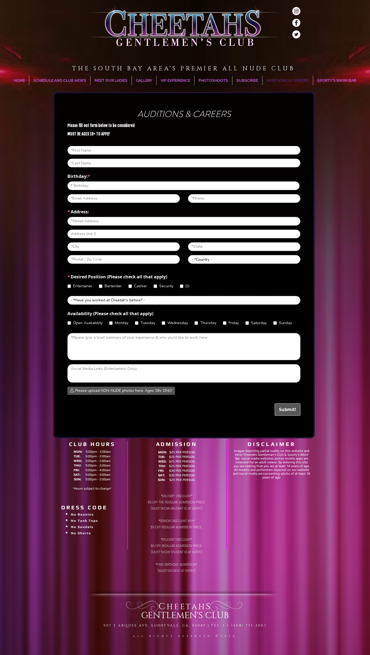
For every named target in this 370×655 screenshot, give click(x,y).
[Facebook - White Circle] (296, 23)
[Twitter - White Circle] (296, 34)
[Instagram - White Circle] (296, 11)
